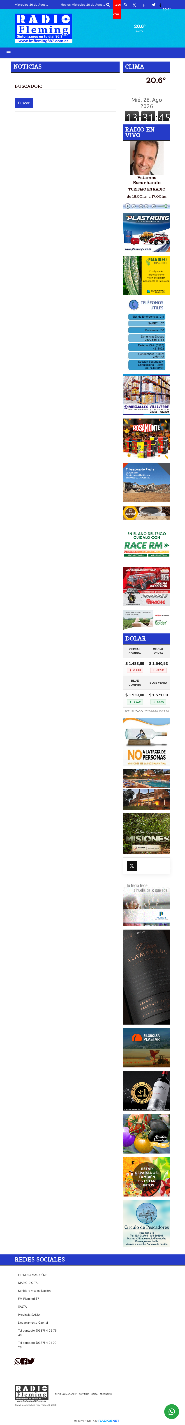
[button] (108, 4)
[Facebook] (144, 4)
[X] (134, 4)
